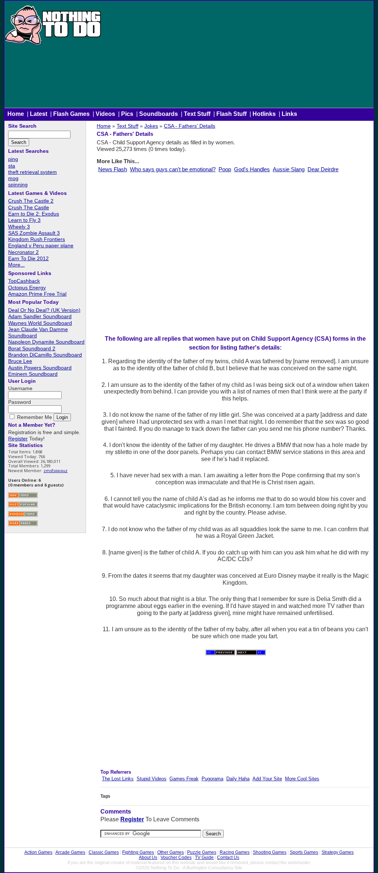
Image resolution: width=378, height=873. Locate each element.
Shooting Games (269, 852)
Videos (105, 114)
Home (15, 114)
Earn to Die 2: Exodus (33, 214)
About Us (148, 857)
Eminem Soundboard (33, 374)
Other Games (170, 852)
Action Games (38, 852)
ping (13, 159)
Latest (38, 114)
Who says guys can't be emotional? (173, 169)
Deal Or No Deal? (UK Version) (44, 310)
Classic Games (104, 852)
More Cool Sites (302, 778)
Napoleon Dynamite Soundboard (46, 342)
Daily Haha (238, 778)
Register (132, 819)
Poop (225, 169)
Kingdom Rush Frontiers (36, 239)
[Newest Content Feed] (23, 497)
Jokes (151, 126)
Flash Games (71, 114)
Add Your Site (267, 778)
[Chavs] (220, 653)
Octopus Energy (27, 288)
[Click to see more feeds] (23, 525)
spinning (18, 185)
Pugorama (212, 778)
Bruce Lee (20, 361)
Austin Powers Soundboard (40, 368)
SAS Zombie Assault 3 (34, 233)
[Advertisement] (237, 56)
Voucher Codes (176, 857)
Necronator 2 (23, 252)
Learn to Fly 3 (24, 220)
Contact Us (228, 857)
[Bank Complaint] (251, 653)
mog (13, 178)
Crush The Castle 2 (31, 201)
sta (11, 166)
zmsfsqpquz (56, 470)
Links (289, 114)
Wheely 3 (19, 227)
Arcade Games (70, 852)
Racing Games (235, 852)
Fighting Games (138, 852)
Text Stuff (197, 114)
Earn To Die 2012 (28, 258)
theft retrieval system (32, 172)
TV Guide (204, 857)
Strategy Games (338, 852)
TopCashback (24, 281)
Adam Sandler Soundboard (40, 316)
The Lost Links (118, 778)
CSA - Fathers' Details (189, 126)
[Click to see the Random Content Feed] (23, 516)
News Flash (112, 169)
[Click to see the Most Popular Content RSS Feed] (23, 506)
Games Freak (184, 778)
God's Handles (252, 169)
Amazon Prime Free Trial (37, 294)
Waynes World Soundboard (40, 323)
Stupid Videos (151, 778)
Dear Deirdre (323, 169)
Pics (127, 114)
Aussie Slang (289, 169)
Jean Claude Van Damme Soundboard (38, 332)
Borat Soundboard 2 (31, 348)
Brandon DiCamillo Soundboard (45, 355)
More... (16, 265)
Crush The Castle (28, 207)
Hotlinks (264, 114)
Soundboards (158, 114)
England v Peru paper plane (40, 245)
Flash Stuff (231, 114)
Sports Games (304, 852)
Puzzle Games (201, 852)
